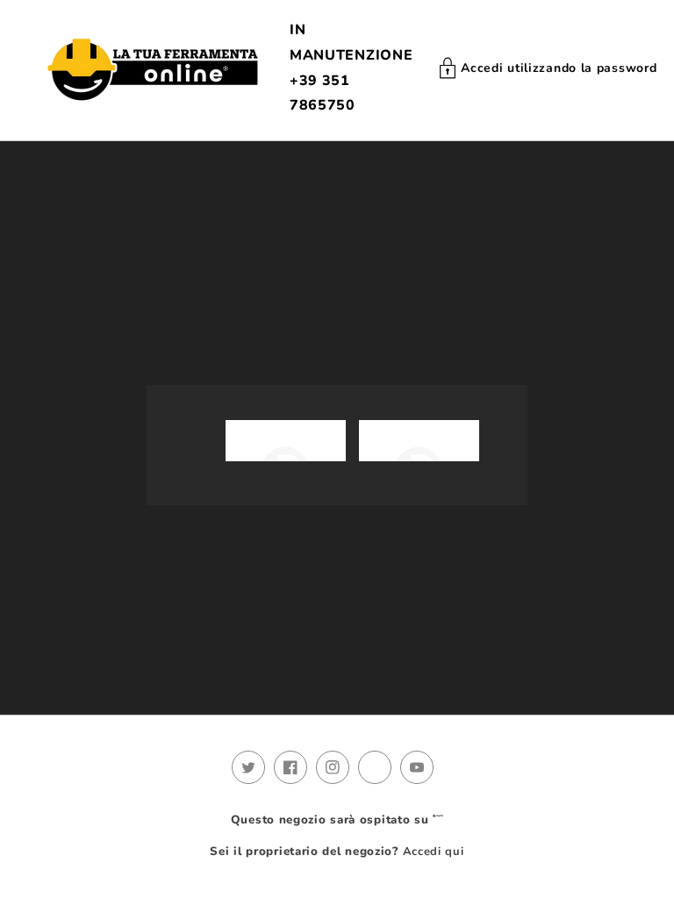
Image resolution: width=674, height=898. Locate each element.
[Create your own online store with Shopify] (438, 820)
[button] (547, 68)
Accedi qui (433, 851)
